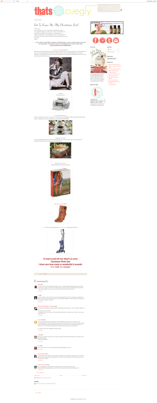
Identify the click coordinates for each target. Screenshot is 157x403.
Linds (39, 334)
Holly (39, 284)
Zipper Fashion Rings (113, 70)
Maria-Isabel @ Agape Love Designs (46, 306)
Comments (111, 51)
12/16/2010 (40, 360)
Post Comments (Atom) (45, 377)
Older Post (84, 375)
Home (60, 375)
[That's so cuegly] (97, 98)
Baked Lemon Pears (113, 75)
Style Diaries (63, 163)
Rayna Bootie (59, 204)
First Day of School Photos (114, 69)
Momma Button (41, 353)
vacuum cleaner (62, 227)
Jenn (39, 345)
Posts (110, 49)
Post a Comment (40, 372)
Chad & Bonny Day (42, 364)
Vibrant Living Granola (113, 74)
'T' (38, 295)
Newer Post (37, 375)
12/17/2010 (40, 369)
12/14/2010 (40, 291)
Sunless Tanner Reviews (114, 64)
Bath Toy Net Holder (113, 80)
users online (38, 392)
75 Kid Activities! (112, 84)
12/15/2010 (40, 330)
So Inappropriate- (112, 72)
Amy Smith (40, 319)
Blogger (84, 399)
